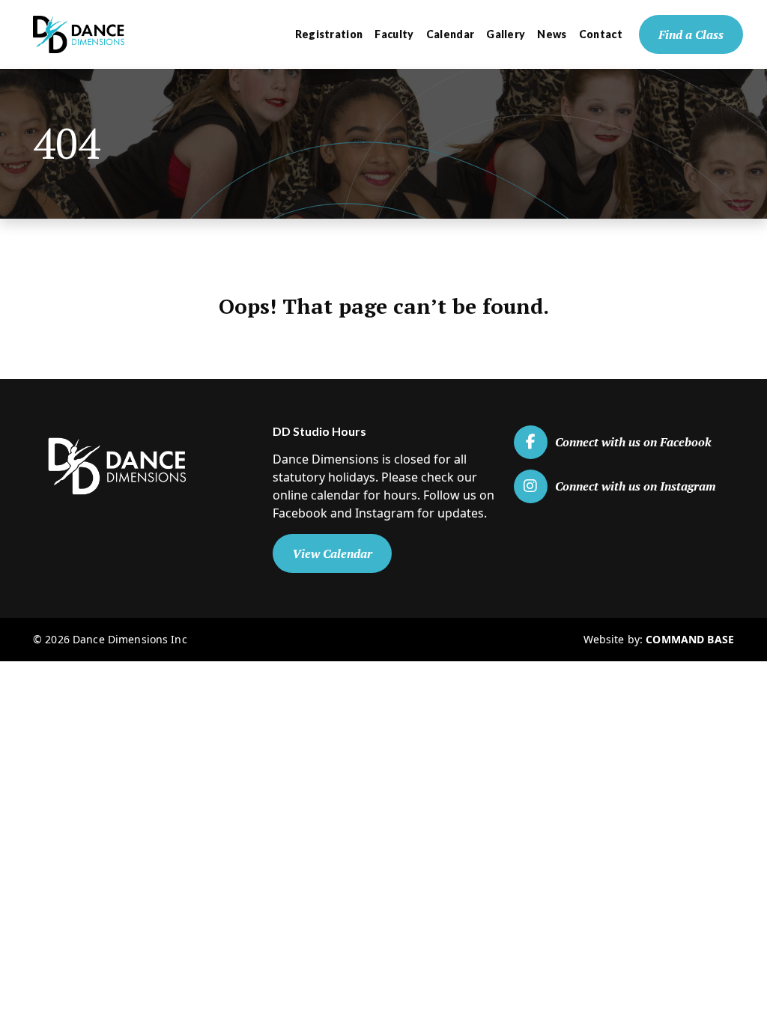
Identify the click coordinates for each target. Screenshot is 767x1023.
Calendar (450, 34)
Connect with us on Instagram (635, 486)
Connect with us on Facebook (633, 442)
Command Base (690, 639)
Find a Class (691, 34)
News (551, 34)
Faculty (394, 34)
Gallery (505, 34)
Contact (600, 34)
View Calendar (332, 553)
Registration (329, 34)
